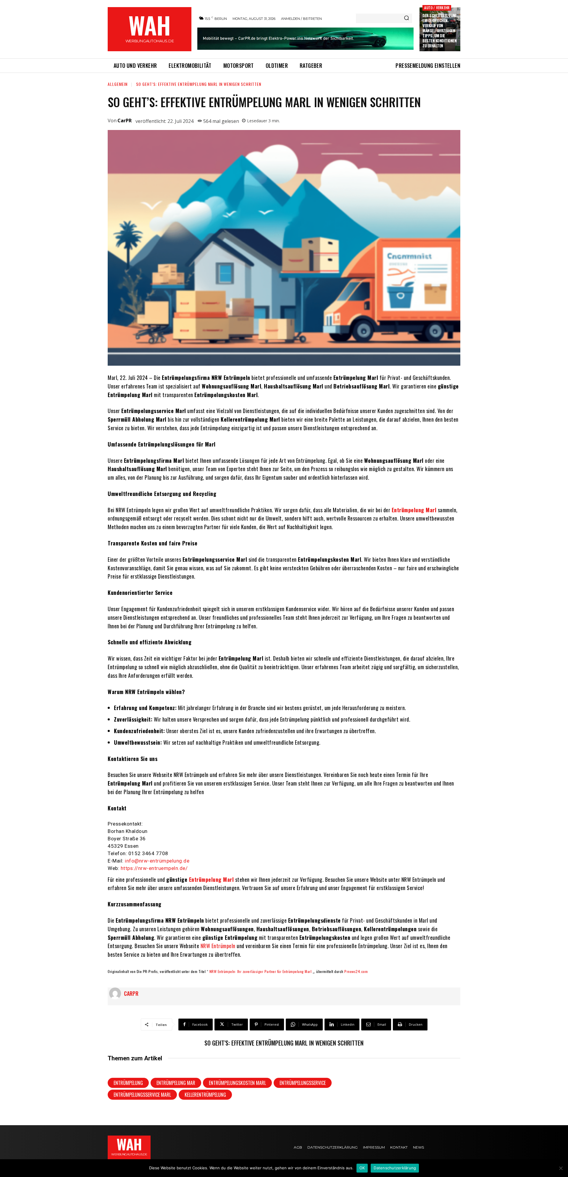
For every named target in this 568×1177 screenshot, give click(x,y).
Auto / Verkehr (436, 7)
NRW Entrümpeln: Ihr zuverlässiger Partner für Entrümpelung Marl (260, 971)
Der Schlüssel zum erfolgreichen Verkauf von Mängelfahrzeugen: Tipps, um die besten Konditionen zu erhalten (439, 30)
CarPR (124, 120)
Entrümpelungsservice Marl (142, 1094)
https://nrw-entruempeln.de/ (154, 868)
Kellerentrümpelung (205, 1094)
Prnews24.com (356, 971)
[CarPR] (116, 993)
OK (362, 1167)
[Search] (406, 18)
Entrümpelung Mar (175, 1082)
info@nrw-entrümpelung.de (157, 861)
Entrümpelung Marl (211, 879)
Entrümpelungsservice (303, 1082)
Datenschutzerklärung (395, 1167)
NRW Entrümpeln (218, 946)
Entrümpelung (128, 1082)
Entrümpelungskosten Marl (237, 1082)
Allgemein (118, 84)
